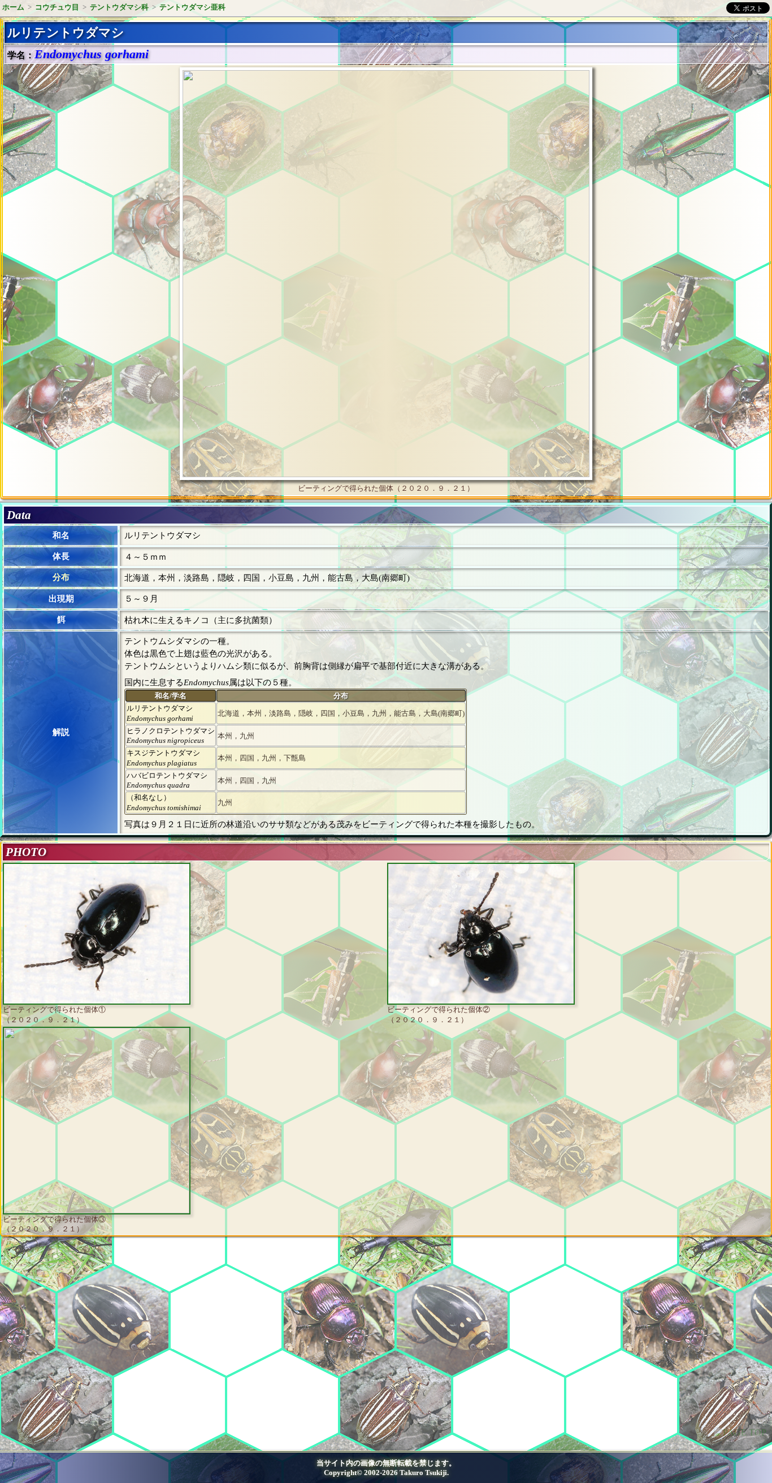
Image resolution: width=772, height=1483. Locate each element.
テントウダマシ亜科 (192, 7)
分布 (61, 577)
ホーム (13, 7)
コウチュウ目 (57, 7)
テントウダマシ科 (119, 7)
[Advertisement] (99, 1338)
